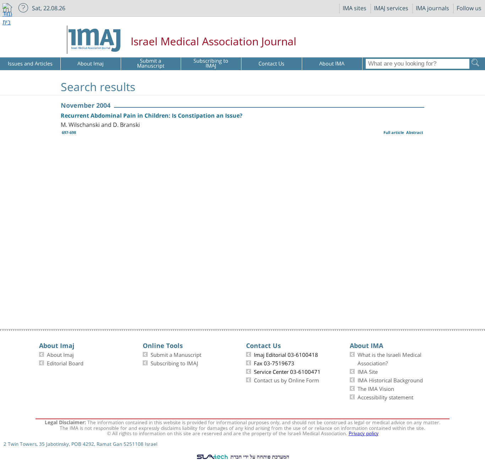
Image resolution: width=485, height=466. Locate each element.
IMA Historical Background (390, 379)
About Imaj (60, 354)
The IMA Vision (376, 388)
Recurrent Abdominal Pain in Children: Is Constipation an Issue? (152, 115)
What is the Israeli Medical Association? (389, 358)
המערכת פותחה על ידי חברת (259, 456)
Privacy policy (363, 433)
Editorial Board (65, 362)
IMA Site (368, 371)
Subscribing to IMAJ (174, 362)
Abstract (414, 132)
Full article (393, 132)
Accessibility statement (385, 396)
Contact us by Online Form (286, 379)
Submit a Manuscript (176, 354)
